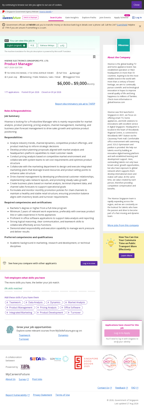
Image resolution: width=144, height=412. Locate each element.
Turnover (76, 312)
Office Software (72, 307)
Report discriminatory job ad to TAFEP (75, 103)
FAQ (133, 387)
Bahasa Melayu (47, 45)
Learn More (126, 255)
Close (137, 4)
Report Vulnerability (16, 395)
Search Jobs (56, 17)
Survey (22, 379)
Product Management (20, 307)
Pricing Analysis (48, 307)
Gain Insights (72, 17)
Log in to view (89, 263)
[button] (139, 26)
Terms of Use (62, 395)
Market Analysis (76, 302)
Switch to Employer (30, 17)
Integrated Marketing (20, 312)
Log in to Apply (122, 333)
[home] (11, 17)
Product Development (51, 312)
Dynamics (55, 302)
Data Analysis (35, 302)
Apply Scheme (121, 17)
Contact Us (103, 387)
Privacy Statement (42, 395)
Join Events (105, 17)
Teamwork (15, 302)
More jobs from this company (123, 225)
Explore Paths (89, 17)
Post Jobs (37, 379)
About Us (10, 379)
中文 (32, 45)
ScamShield (122, 24)
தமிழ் (62, 45)
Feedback (120, 387)
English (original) (14, 45)
